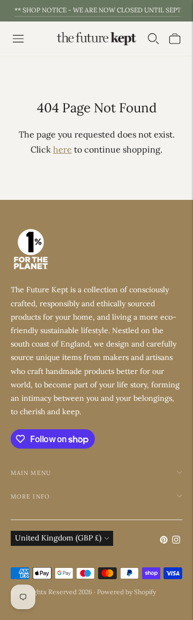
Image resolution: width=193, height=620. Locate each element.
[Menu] (18, 39)
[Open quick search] (153, 39)
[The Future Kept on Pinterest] (164, 541)
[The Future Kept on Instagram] (176, 541)
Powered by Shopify (126, 592)
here (62, 149)
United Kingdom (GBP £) (58, 538)
